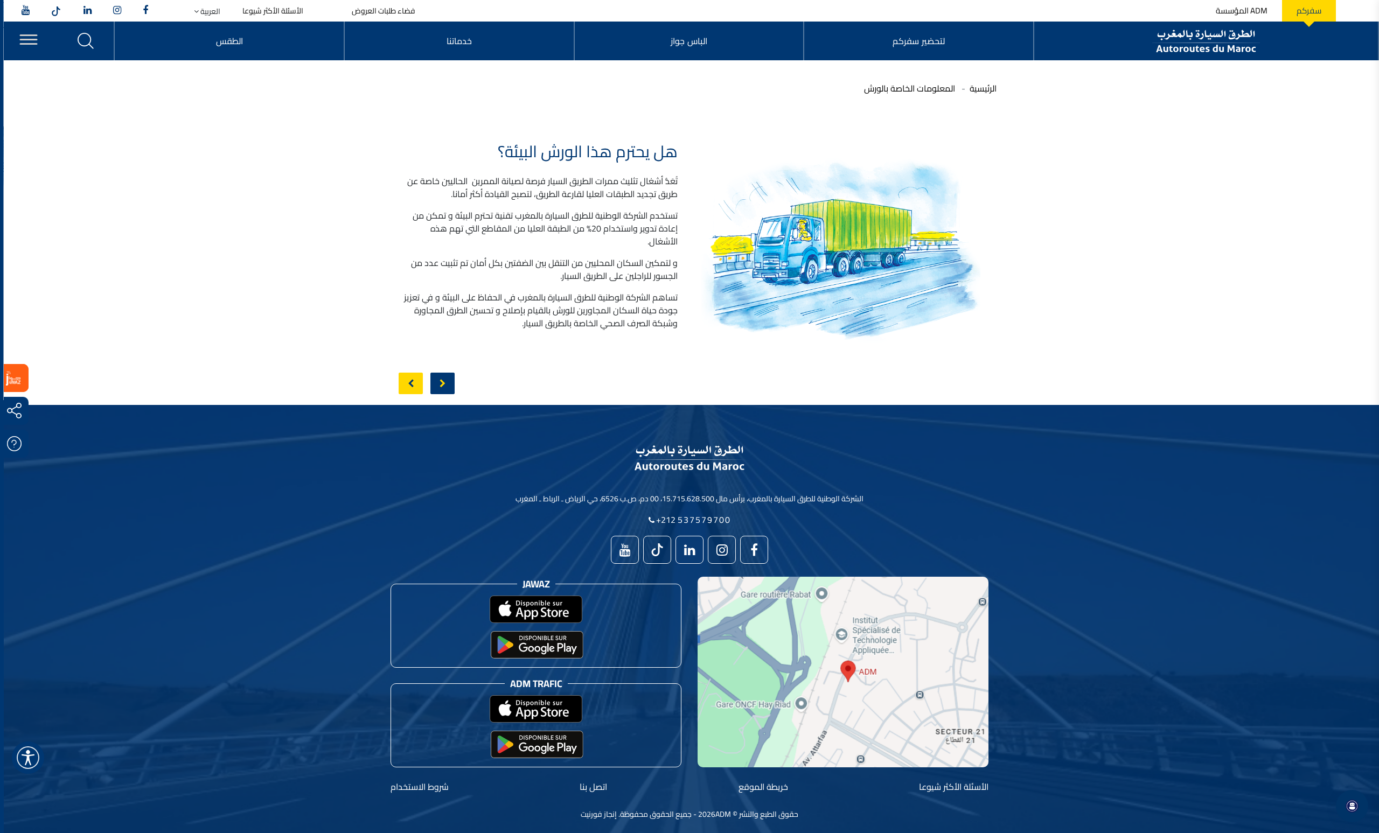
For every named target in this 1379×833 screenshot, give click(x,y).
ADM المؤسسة (1241, 11)
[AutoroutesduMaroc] (145, 11)
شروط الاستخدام (420, 787)
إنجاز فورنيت (599, 814)
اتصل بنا (593, 787)
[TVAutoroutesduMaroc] (26, 11)
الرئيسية (983, 88)
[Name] (28, 757)
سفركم (1309, 11)
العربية (209, 11)
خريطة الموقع (763, 787)
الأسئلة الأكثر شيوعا (272, 11)
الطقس (229, 40)
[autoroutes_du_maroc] (117, 11)
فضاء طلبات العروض (383, 11)
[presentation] (411, 383)
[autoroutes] (87, 11)
